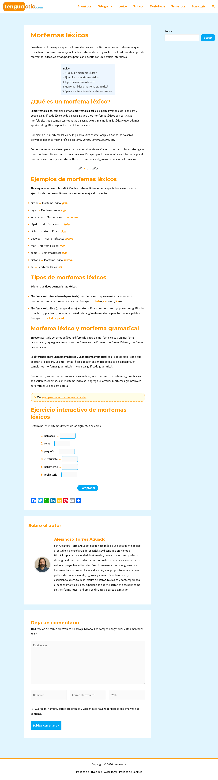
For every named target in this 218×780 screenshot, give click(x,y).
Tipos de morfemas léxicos (80, 82)
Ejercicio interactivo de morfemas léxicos (88, 91)
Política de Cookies (130, 772)
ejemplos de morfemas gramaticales (64, 397)
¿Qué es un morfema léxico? (81, 73)
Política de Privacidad (89, 772)
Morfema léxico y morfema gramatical (86, 86)
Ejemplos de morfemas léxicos (82, 77)
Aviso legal (110, 772)
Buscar (169, 31)
